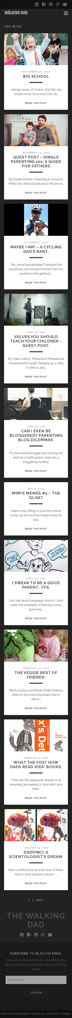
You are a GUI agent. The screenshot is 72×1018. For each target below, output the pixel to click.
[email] (65, 4)
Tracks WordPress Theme (20, 1013)
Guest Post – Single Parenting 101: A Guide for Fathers (36, 161)
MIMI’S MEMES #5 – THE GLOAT (36, 495)
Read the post (36, 103)
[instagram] (57, 4)
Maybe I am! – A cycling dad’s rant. (36, 249)
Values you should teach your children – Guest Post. (36, 341)
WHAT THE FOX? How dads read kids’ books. (36, 764)
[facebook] (43, 4)
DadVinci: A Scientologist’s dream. (36, 854)
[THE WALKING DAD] (16, 13)
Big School (36, 76)
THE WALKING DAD (36, 920)
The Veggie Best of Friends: (36, 674)
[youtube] (50, 4)
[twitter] (36, 4)
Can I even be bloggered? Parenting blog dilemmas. (36, 435)
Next (40, 900)
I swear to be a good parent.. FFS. (36, 585)
